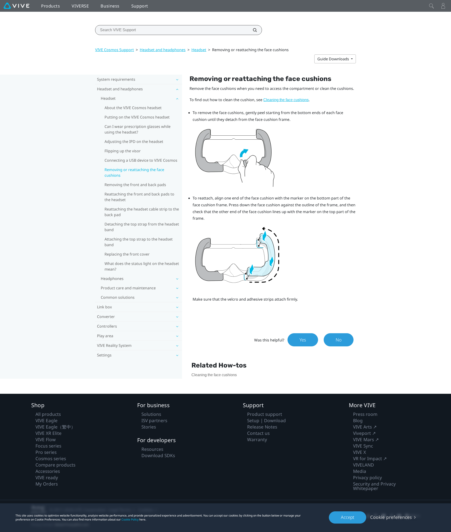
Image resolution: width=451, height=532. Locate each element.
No (339, 340)
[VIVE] (16, 5)
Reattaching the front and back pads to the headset (139, 196)
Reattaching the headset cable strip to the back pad (142, 212)
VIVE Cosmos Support (114, 49)
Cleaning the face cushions (286, 100)
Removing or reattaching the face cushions (134, 172)
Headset (198, 49)
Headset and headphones (163, 49)
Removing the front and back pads (135, 184)
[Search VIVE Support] (252, 30)
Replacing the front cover (127, 254)
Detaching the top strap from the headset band (142, 227)
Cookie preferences (391, 517)
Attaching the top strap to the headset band (139, 242)
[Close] (431, 6)
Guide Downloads (333, 58)
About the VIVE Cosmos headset (133, 107)
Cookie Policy (130, 519)
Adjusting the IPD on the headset (134, 141)
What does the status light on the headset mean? (142, 266)
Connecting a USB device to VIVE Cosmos (141, 160)
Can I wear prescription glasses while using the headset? (138, 129)
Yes (302, 340)
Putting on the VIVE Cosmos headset (137, 117)
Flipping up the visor (123, 150)
